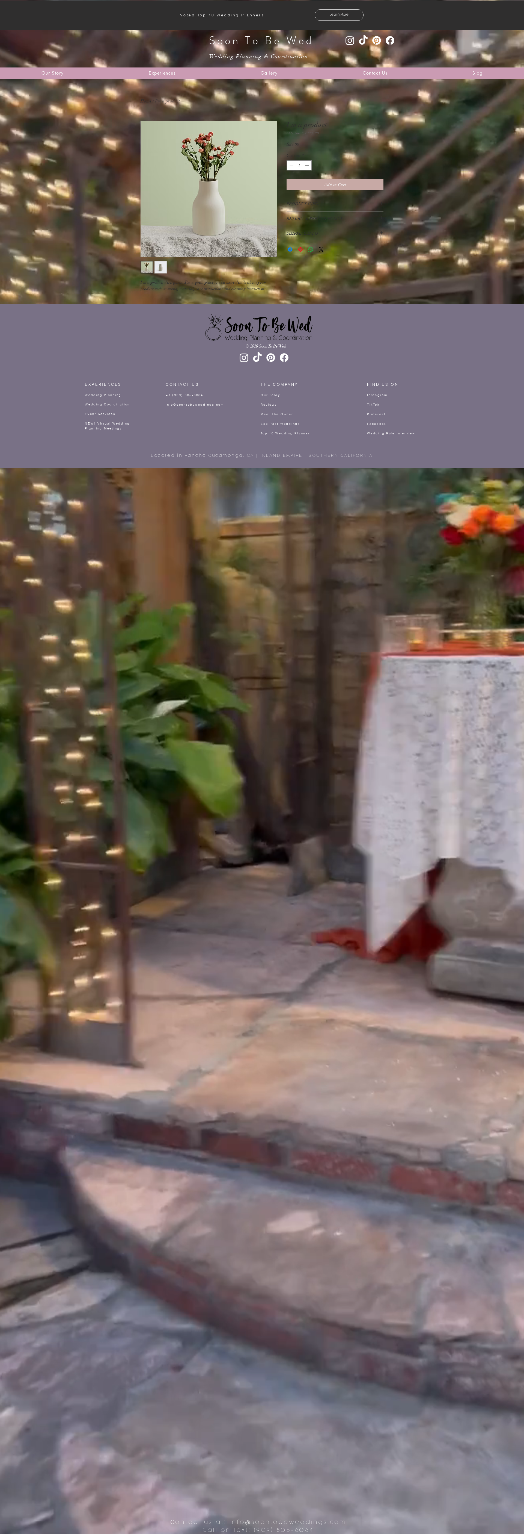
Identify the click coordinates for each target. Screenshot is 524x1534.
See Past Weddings (280, 424)
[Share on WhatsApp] (311, 249)
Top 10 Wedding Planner (285, 433)
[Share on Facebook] (290, 249)
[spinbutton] (299, 165)
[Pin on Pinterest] (300, 249)
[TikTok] (363, 40)
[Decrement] (290, 165)
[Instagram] (350, 40)
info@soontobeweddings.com (195, 405)
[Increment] (307, 165)
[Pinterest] (376, 40)
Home (146, 101)
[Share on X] (321, 249)
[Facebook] (390, 40)
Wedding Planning (103, 395)
